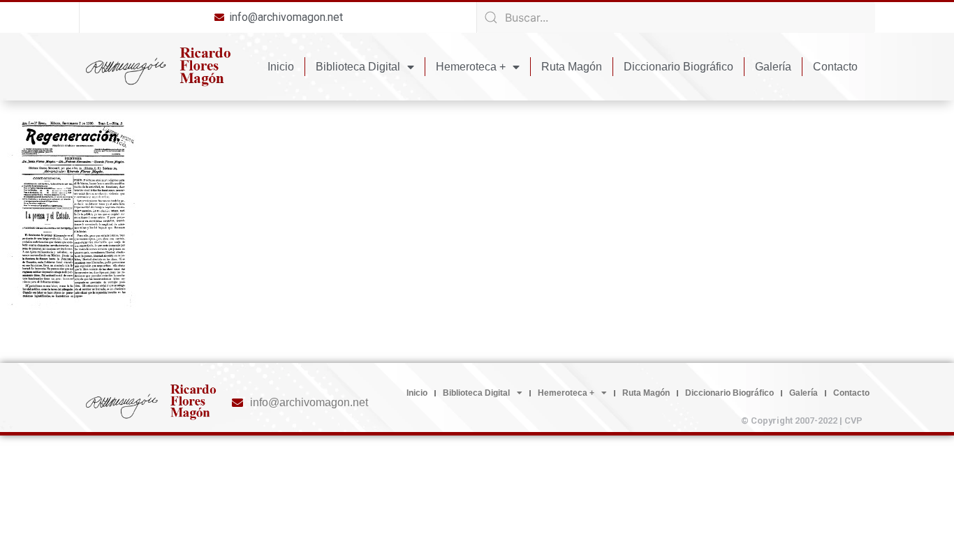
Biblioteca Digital (358, 67)
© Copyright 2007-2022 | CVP (802, 420)
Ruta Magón (571, 67)
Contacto (835, 67)
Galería (773, 67)
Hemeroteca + (471, 67)
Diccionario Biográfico (678, 67)
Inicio (280, 67)
